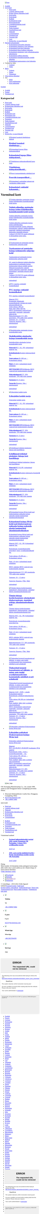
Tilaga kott (34, 888)
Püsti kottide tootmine (21, 889)
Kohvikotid (12, 17)
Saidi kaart (20, 886)
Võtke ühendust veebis (8, 871)
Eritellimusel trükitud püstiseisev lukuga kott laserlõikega (18, 456)
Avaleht (7, 6)
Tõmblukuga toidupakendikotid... (17, 168)
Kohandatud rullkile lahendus (18, 56)
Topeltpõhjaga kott (15, 30)
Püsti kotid (12, 10)
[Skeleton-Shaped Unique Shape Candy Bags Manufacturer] (22, 332)
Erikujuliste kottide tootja (20, 396)
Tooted (7, 92)
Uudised (11, 65)
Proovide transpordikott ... (20, 177)
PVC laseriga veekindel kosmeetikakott (19, 291)
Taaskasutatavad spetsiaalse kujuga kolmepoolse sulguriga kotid (21, 250)
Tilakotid (12, 32)
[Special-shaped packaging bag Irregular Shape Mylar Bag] (22, 728)
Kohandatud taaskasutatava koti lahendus (22, 61)
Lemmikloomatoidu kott (13, 117)
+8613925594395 (11, 938)
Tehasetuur (12, 74)
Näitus (11, 72)
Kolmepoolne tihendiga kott (14, 106)
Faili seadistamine (15, 81)
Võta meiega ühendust (12, 76)
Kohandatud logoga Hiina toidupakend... (20, 156)
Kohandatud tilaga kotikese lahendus (21, 50)
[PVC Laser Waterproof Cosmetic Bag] (22, 286)
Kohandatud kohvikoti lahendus (19, 48)
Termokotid (13, 26)
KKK (11, 79)
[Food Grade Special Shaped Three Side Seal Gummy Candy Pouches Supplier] (22, 203)
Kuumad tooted (11, 886)
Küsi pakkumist (14, 83)
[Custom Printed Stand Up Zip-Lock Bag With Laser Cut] (22, 450)
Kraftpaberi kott (10, 114)
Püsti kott (8, 806)
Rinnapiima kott (10, 115)
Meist (7, 68)
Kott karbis (12, 15)
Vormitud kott (13, 35)
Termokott (8, 119)
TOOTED (8, 8)
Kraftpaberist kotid (15, 21)
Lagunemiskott (14, 33)
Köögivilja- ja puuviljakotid (18, 41)
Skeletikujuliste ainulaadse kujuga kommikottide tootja (21, 337)
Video (11, 67)
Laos (10, 39)
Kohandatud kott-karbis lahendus (19, 45)
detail (15, 239)
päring (11, 239)
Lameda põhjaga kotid (16, 11)
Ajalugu (11, 70)
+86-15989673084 (11, 799)
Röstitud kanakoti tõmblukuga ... (16, 144)
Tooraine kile (13, 37)
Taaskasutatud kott (7, 889)
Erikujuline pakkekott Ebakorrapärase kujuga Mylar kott (19, 734)
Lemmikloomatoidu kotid (17, 24)
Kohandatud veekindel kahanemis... (18, 188)
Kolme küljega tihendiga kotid (19, 13)
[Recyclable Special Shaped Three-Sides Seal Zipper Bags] (22, 244)
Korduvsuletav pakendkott (9, 888)
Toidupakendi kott (25, 888)
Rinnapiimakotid (14, 22)
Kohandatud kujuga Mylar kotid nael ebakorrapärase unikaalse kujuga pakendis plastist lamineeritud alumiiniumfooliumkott (20, 526)
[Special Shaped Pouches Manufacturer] (18, 392)
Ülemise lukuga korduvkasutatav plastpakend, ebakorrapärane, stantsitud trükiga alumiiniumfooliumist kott (22, 600)
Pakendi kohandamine (12, 43)
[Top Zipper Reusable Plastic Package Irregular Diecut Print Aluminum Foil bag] (22, 591)
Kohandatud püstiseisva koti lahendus (21, 46)
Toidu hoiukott (14, 28)
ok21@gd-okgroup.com (13, 797)
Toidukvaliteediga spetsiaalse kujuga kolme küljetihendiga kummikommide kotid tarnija (21, 209)
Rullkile (11, 19)
